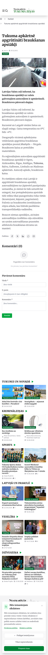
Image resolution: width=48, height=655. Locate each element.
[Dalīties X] (17, 236)
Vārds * (5, 280)
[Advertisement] (24, 349)
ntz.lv (6, 50)
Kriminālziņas (7, 427)
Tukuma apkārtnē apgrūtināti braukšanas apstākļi (24, 24)
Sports (5, 461)
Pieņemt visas (24, 648)
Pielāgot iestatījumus (25, 635)
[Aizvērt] (42, 605)
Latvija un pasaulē (9, 499)
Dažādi (11, 19)
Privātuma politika (10, 628)
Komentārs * (7, 299)
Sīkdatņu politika (25, 628)
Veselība (6, 533)
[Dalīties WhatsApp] (28, 236)
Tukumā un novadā (9, 398)
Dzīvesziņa (7, 569)
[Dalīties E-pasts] (34, 236)
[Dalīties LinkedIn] (23, 236)
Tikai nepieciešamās (24, 642)
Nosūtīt (7, 315)
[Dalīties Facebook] (12, 236)
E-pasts (5, 290)
